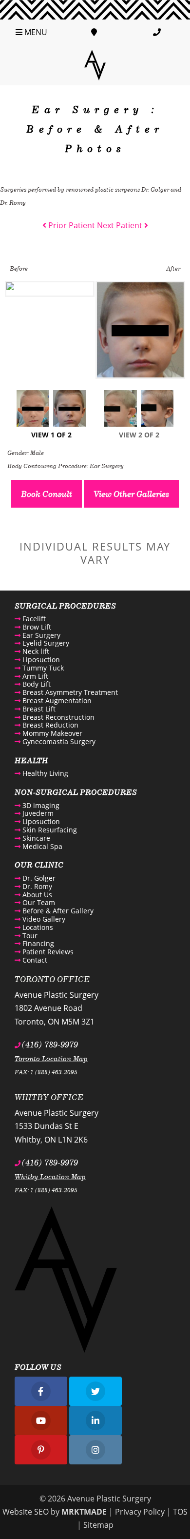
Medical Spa (41, 846)
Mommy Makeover (51, 733)
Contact (33, 960)
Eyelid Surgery (44, 643)
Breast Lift (38, 708)
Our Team (37, 902)
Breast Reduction (49, 725)
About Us (36, 894)
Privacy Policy (140, 1511)
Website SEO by (54, 1511)
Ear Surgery (40, 635)
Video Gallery (42, 919)
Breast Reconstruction (57, 717)
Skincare (35, 838)
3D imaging (39, 805)
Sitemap (98, 1524)
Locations (36, 927)
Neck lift (34, 651)
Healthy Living (44, 773)
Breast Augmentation (56, 700)
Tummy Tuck (42, 667)
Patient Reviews (47, 951)
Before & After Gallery (57, 910)
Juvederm (37, 813)
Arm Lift (34, 676)
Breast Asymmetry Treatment (69, 692)
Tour (29, 935)
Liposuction (40, 659)
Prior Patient (70, 225)
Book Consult (46, 493)
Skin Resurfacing (48, 829)
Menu (34, 32)
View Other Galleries (131, 493)
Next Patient (120, 225)
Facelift (33, 618)
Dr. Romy (36, 886)
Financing (37, 943)
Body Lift (35, 684)
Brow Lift (35, 626)
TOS (180, 1511)
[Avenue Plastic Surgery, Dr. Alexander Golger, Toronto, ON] (95, 64)
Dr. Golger (38, 878)
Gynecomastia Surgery (57, 741)
